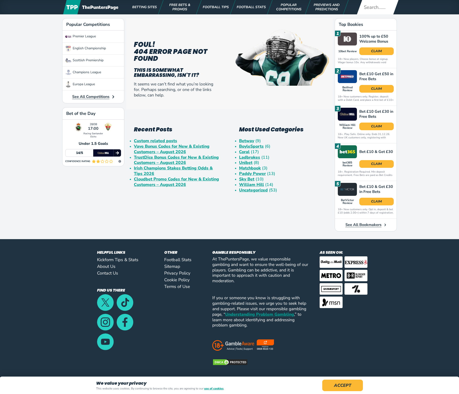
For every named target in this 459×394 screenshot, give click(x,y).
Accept (342, 385)
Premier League (84, 36)
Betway (246, 141)
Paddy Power (252, 173)
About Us (106, 266)
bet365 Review (347, 164)
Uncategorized (253, 190)
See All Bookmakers (363, 224)
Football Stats (177, 260)
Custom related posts (155, 141)
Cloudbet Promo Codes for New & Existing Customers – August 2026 (176, 181)
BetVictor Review (347, 201)
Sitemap (172, 266)
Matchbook (250, 168)
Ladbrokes (249, 157)
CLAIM (376, 51)
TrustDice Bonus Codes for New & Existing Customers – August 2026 (176, 160)
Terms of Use (177, 286)
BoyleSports (251, 146)
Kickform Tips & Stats (117, 260)
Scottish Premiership (88, 60)
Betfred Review (347, 88)
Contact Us (107, 273)
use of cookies (214, 388)
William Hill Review (347, 126)
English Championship (89, 48)
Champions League (87, 72)
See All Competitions (90, 96)
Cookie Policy (177, 280)
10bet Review (347, 51)
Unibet (245, 162)
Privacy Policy (177, 273)
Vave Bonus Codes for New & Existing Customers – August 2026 (171, 149)
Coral (244, 152)
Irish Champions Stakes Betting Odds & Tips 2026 (173, 170)
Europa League (84, 84)
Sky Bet (246, 179)
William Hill (251, 184)
